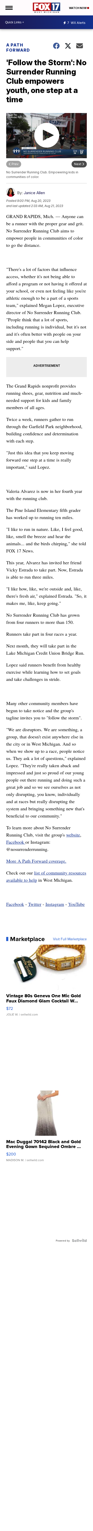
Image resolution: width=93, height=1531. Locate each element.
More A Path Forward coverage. (36, 861)
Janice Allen (34, 192)
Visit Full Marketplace (70, 939)
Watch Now (78, 8)
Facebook (15, 842)
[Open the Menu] (8, 7)
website (73, 835)
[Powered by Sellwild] (79, 1240)
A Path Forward (18, 47)
